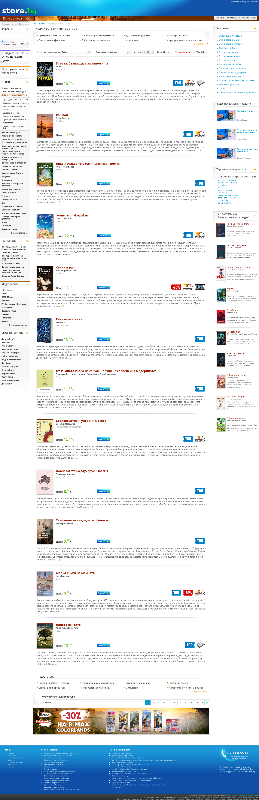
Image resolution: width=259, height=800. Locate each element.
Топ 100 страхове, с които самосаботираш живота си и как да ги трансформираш (144, 760)
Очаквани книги (9, 229)
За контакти (252, 2)
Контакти (11, 755)
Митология (8, 123)
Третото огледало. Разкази (122, 762)
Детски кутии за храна (230, 56)
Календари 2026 (9, 199)
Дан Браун (6, 363)
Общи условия (230, 795)
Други (4, 222)
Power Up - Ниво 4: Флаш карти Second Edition (130, 764)
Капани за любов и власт (121, 767)
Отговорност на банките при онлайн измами (130, 773)
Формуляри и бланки (11, 206)
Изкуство (5, 176)
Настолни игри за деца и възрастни (58, 755)
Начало (11, 753)
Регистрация (13, 764)
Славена (5, 314)
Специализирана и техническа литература (12, 152)
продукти (53, 764)
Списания (6, 225)
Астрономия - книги (10, 263)
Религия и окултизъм (11, 166)
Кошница (11, 760)
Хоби (3, 203)
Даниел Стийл (8, 339)
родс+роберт (223, 200)
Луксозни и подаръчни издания (12, 184)
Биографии (6, 180)
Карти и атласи (8, 192)
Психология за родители (13, 267)
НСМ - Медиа (7, 297)
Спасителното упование (121, 753)
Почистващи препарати (53, 758)
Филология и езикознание (14, 142)
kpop (220, 187)
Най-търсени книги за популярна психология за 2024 (13, 258)
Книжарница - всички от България (60, 753)
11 (202, 702)
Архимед (5, 300)
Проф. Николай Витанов (229, 195)
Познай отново (245, 111)
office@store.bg (248, 771)
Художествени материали (54, 762)
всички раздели (10, 42)
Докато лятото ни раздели (122, 755)
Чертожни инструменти (231, 76)
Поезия (6, 109)
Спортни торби (227, 48)
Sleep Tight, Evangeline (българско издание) (129, 769)
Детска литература (10, 132)
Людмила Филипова (11, 359)
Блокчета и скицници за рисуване (237, 80)
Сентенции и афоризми (13, 116)
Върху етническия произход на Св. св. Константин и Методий (136, 778)
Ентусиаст (6, 318)
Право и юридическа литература (11, 158)
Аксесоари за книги (10, 210)
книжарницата (237, 169)
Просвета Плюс (8, 311)
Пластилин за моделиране (232, 72)
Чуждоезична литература (14, 106)
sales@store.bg (246, 769)
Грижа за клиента (237, 2)
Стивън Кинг (7, 370)
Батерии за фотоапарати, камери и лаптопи (61, 789)
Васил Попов (7, 377)
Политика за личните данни (248, 795)
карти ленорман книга (228, 182)
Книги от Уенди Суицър (12, 276)
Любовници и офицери (121, 776)
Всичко (56, 778)
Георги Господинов (10, 380)
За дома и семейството (12, 173)
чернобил (222, 185)
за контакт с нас (242, 767)
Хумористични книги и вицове (13, 127)
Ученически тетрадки (230, 64)
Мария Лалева (8, 373)
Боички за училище (229, 84)
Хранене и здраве (9, 169)
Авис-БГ (5, 321)
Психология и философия (13, 163)
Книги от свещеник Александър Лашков (11, 271)
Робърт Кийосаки (9, 356)
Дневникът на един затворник (247, 150)
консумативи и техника (56, 760)
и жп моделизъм (56, 776)
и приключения (54, 782)
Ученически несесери (230, 43)
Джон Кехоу (6, 384)
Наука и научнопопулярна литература (13, 147)
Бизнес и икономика (11, 88)
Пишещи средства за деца (233, 68)
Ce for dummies (224, 203)
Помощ (11, 767)
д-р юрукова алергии (227, 180)
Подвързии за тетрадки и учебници (237, 92)
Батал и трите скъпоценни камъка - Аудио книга (131, 780)
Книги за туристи (9, 252)
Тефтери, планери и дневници (11, 217)
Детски (50, 769)
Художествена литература (232, 217)
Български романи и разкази (16, 103)
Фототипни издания (11, 189)
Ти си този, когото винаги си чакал (247, 131)
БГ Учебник (6, 307)
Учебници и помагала (230, 35)
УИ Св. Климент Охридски (14, 304)
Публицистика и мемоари (14, 119)
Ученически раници (229, 39)
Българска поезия (11, 113)
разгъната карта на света (229, 198)
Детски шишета (227, 60)
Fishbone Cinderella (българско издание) (128, 758)
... (57, 101)
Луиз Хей (5, 342)
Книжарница (12, 18)
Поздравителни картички (14, 213)
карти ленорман (225, 190)
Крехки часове (117, 787)
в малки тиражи (57, 780)
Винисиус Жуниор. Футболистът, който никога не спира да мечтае (138, 785)
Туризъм (5, 196)
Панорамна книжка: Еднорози (124, 771)
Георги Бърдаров (9, 366)
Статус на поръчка (15, 762)
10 (196, 702)
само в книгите (10, 45)
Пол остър (222, 192)
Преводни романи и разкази (15, 99)
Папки (222, 88)
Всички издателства (18, 325)
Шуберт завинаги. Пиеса (121, 782)
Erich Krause (7, 290)
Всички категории (19, 233)
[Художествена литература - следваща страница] (207, 702)
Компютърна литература (13, 91)
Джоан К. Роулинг (9, 349)
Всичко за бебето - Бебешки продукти (59, 771)
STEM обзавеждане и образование (57, 773)
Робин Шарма (8, 346)
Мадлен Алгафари (10, 352)
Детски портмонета (229, 52)
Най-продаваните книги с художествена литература (14, 248)
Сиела (4, 293)
